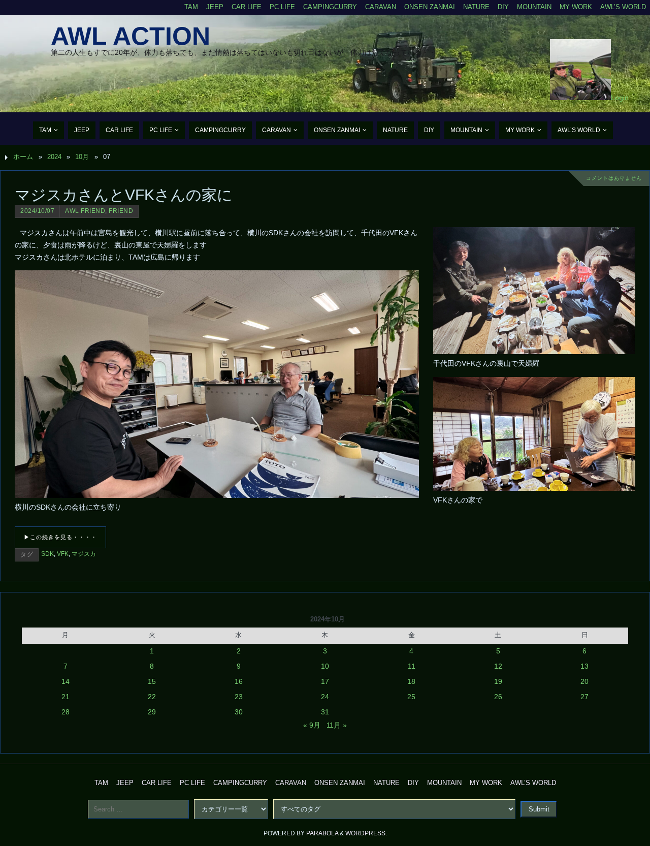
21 (65, 697)
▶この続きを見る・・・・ (60, 537)
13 (584, 666)
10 (325, 666)
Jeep (214, 7)
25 (411, 697)
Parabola (322, 833)
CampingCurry (330, 7)
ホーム (23, 157)
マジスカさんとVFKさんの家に (124, 194)
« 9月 (311, 725)
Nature (476, 7)
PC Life (282, 7)
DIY (503, 7)
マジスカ (84, 553)
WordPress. (366, 833)
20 (584, 681)
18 (411, 681)
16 (239, 681)
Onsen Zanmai (429, 7)
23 (239, 697)
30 (239, 712)
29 (152, 712)
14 (65, 681)
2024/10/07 (37, 210)
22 (152, 697)
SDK (47, 553)
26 (498, 697)
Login (620, 97)
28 (65, 712)
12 (498, 666)
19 (498, 681)
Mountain (534, 7)
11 (411, 666)
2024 (54, 157)
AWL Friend (85, 210)
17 (325, 681)
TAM (191, 7)
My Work (576, 7)
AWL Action (130, 36)
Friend (121, 210)
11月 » (337, 725)
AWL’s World (623, 7)
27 (584, 697)
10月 (82, 157)
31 (325, 712)
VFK (63, 553)
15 (152, 681)
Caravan (380, 7)
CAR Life (247, 7)
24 (325, 697)
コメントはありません (614, 178)
